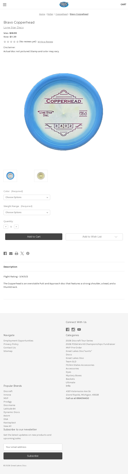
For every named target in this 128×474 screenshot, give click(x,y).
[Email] (10, 253)
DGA (6, 419)
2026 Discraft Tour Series (79, 340)
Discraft (8, 391)
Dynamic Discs (12, 412)
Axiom (7, 415)
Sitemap (8, 351)
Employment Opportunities (18, 340)
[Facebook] (5, 253)
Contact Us (10, 347)
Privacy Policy (11, 344)
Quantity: (8, 221)
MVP (6, 398)
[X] (22, 253)
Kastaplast (10, 422)
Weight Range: (18, 206)
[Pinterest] (28, 253)
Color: (13, 191)
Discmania (9, 405)
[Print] (16, 253)
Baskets (70, 379)
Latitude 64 (10, 408)
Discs (69, 354)
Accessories (72, 368)
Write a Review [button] (45, 41)
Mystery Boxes (74, 375)
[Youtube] (79, 329)
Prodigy (8, 401)
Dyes (68, 372)
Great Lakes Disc (75, 358)
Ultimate (70, 382)
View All (7, 426)
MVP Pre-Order (74, 347)
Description (10, 266)
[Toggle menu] (4, 4)
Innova (7, 394)
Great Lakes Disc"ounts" (79, 351)
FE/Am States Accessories (80, 365)
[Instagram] (73, 329)
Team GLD (71, 361)
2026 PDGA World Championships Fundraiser (90, 344)
